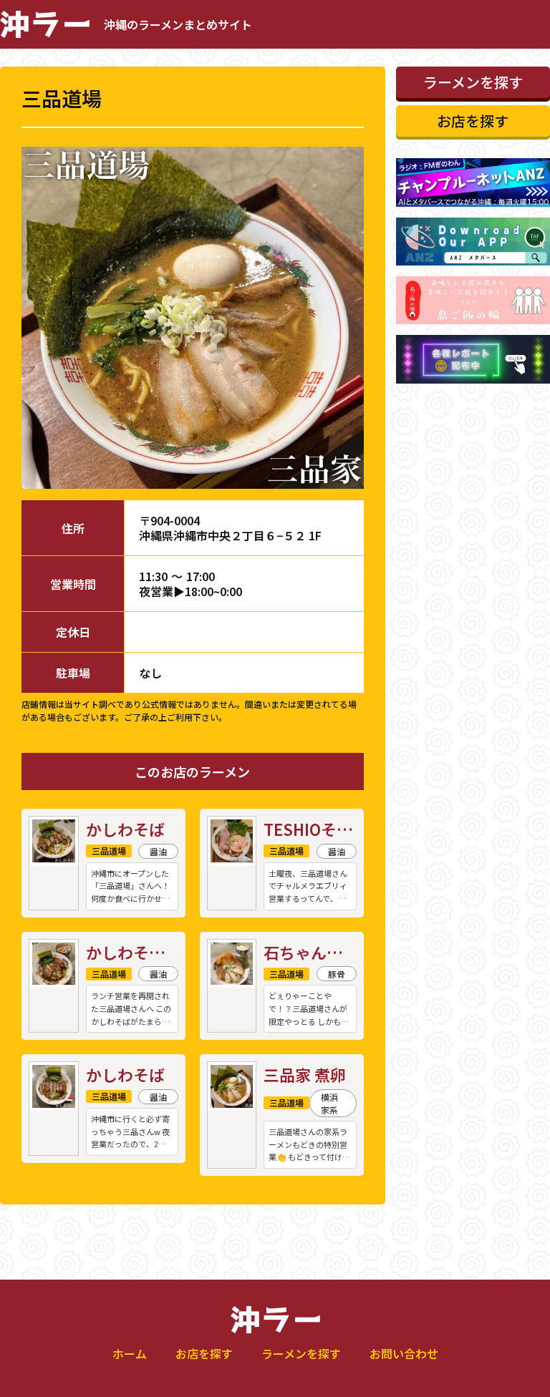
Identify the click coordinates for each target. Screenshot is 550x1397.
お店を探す (204, 1353)
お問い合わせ (404, 1353)
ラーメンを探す (301, 1353)
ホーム (129, 1353)
